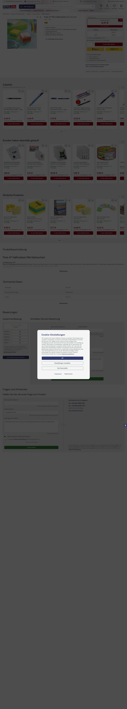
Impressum (58, 374)
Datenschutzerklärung (68, 354)
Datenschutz (68, 374)
